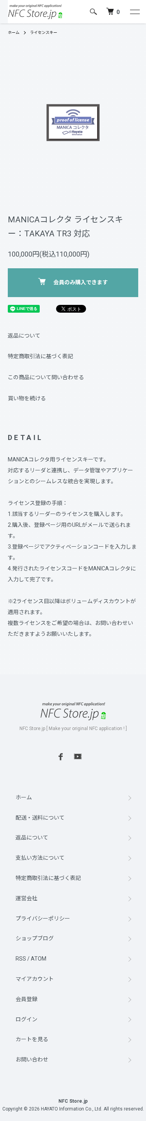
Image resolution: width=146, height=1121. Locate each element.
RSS (21, 959)
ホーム (13, 32)
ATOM (38, 959)
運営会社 (26, 898)
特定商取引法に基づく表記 (40, 356)
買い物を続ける (27, 398)
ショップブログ (35, 938)
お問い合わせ (32, 1059)
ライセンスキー (43, 32)
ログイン (26, 1019)
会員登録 (26, 999)
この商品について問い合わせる (46, 377)
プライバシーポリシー (43, 918)
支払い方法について (40, 858)
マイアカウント (35, 979)
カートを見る (32, 1039)
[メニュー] (134, 11)
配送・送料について (40, 818)
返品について (24, 336)
